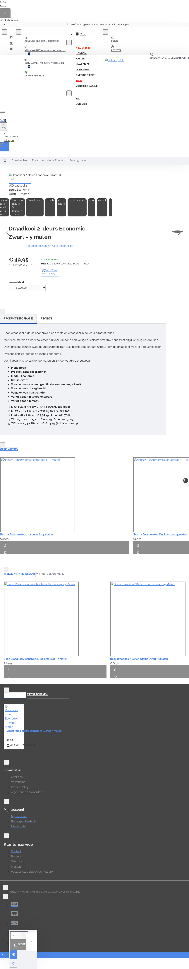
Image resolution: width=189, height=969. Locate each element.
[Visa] (14, 904)
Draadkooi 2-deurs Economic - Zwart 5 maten (59, 160)
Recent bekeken (15, 694)
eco (92, 200)
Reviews (46, 318)
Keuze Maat (16, 282)
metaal (102, 200)
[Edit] (4, 32)
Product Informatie (18, 318)
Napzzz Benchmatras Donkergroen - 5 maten (160, 534)
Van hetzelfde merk (50, 573)
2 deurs (61, 202)
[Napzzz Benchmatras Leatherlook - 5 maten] (37, 494)
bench (50, 200)
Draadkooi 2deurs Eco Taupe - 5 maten (17, 207)
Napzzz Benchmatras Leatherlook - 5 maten (26, 534)
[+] (31, 941)
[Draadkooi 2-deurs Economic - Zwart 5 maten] (11, 717)
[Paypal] (14, 923)
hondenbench (77, 200)
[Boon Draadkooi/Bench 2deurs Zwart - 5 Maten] (147, 619)
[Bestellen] (5, 544)
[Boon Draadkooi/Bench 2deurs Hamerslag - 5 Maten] (41, 619)
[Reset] (5, 13)
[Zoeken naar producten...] (3, 126)
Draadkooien (19, 160)
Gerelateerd (9, 449)
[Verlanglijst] (4, 551)
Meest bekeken (37, 694)
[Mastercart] (14, 913)
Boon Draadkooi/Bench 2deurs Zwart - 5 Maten (139, 658)
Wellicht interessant (19, 573)
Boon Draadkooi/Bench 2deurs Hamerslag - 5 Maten (35, 658)
